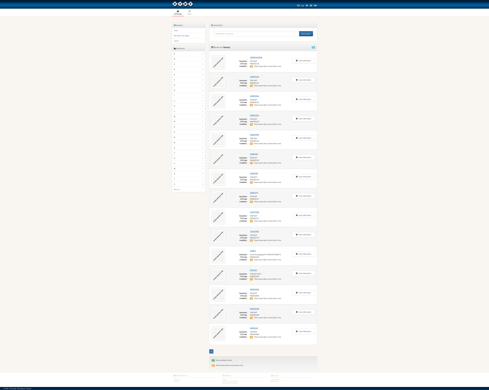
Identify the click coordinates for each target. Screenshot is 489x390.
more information (304, 60)
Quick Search (306, 33)
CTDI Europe (177, 379)
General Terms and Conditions (230, 381)
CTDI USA (177, 381)
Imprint (176, 41)
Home (176, 30)
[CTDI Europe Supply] (183, 4)
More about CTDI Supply (181, 36)
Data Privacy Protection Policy (230, 383)
